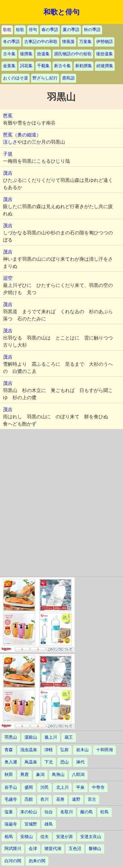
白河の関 (12, 861)
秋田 (8, 774)
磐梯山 (95, 848)
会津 (33, 848)
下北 (48, 762)
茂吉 (8, 173)
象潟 (40, 774)
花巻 (60, 799)
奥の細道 (26, 134)
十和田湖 (104, 750)
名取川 (66, 812)
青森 (8, 750)
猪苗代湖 (52, 848)
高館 (28, 799)
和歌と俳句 (62, 12)
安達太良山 (90, 836)
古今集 (9, 54)
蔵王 (68, 737)
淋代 (80, 762)
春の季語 (49, 29)
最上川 (50, 737)
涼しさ (10, 141)
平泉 (80, 787)
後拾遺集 (104, 54)
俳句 (33, 29)
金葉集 (9, 66)
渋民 (44, 787)
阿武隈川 (12, 848)
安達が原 (64, 836)
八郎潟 (78, 774)
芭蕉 (8, 115)
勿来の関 (37, 861)
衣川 (44, 799)
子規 (8, 153)
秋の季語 (92, 29)
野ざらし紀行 (45, 78)
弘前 (64, 750)
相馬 (8, 836)
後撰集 (26, 54)
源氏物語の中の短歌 (73, 54)
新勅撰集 (83, 66)
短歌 (20, 29)
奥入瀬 (10, 762)
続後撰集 (104, 66)
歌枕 (7, 29)
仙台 (48, 812)
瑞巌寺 (10, 824)
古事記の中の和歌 (41, 41)
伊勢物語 (104, 41)
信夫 (44, 836)
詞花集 (26, 66)
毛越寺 (10, 799)
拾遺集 (43, 54)
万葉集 (85, 41)
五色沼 (75, 848)
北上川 (62, 787)
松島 (104, 812)
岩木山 (82, 750)
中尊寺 (98, 787)
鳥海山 (58, 774)
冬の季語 (11, 41)
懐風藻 (68, 41)
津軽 (48, 750)
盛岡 (28, 787)
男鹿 (24, 774)
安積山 (26, 836)
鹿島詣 (68, 78)
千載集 (43, 66)
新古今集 (62, 66)
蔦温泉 (30, 762)
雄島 (48, 824)
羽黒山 (10, 737)
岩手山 (10, 787)
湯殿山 (30, 737)
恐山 (64, 762)
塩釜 (8, 812)
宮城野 (30, 824)
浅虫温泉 (28, 750)
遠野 (76, 799)
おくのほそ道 (15, 78)
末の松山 (28, 812)
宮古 (92, 799)
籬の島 (86, 812)
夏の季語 (71, 29)
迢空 (8, 278)
